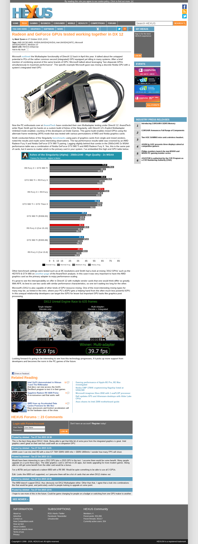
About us (17, 513)
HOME (15, 23)
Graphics (36, 29)
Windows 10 (33, 45)
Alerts (55, 513)
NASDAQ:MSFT (19, 45)
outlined (26, 56)
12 (66, 382)
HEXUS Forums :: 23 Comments (37, 417)
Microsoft (79, 42)
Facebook (52, 516)
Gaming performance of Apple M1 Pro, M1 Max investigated (98, 383)
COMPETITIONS (98, 23)
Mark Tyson (20, 39)
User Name (18, 427)
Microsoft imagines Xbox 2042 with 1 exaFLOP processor (103, 393)
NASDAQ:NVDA (48, 42)
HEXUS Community (96, 509)
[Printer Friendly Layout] (130, 30)
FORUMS (112, 23)
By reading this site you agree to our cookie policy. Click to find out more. (98, 1)
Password (17, 430)
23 (125, 29)
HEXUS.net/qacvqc (31, 47)
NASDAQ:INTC (67, 42)
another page (42, 273)
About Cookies (19, 527)
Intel (58, 42)
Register (96, 423)
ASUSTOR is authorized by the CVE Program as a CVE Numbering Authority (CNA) (162, 159)
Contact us (17, 519)
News (60, 29)
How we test (18, 524)
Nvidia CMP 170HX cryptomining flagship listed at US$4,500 (99, 389)
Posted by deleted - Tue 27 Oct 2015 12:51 (32, 490)
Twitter (62, 513)
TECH (24, 23)
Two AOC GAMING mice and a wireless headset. (163, 137)
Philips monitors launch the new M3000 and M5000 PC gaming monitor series (160, 152)
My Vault (21, 50)
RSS (50, 513)
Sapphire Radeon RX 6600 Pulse (43, 393)
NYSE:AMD (27, 42)
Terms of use (18, 532)
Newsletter (62, 516)
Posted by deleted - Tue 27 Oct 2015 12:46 (32, 479)
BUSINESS (45, 23)
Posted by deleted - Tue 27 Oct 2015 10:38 (32, 437)
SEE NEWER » (20, 499)
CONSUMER (59, 23)
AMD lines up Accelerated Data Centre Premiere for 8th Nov (42, 404)
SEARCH (178, 23)
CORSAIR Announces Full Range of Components (163, 130)
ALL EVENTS (153, 105)
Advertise (17, 516)
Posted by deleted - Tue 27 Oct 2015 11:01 (32, 448)
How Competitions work (23, 521)
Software (49, 29)
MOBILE (71, 23)
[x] (132, 1)
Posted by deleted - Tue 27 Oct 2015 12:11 (32, 456)
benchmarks (59, 138)
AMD (19, 42)
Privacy (16, 534)
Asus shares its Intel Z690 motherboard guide (97, 402)
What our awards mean (23, 529)
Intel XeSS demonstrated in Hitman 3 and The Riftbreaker (44, 383)
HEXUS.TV (83, 23)
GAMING (34, 23)
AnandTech (49, 125)
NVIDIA (37, 42)
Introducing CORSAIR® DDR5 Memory (158, 123)
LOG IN (138, 56)
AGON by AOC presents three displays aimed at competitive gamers (163, 145)
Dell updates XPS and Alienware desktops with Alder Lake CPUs (103, 397)
